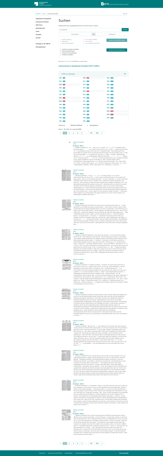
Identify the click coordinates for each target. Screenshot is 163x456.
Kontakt (38, 38)
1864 (60, 104)
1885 (108, 81)
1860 (60, 91)
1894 (108, 111)
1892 (108, 104)
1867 (60, 114)
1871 (84, 81)
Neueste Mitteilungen (68, 51)
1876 (84, 98)
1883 (84, 121)
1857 (60, 81)
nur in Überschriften (91, 39)
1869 (60, 121)
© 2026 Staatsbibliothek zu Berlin (83, 453)
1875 (84, 94)
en (126, 13)
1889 (108, 94)
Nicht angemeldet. (124, 453)
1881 (84, 114)
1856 (60, 78)
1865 (60, 108)
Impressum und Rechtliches (55, 453)
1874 (84, 91)
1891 (108, 101)
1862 (60, 98)
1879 (84, 108)
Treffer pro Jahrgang (68, 74)
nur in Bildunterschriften (92, 43)
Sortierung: (62, 125)
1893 (108, 108)
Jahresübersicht (40, 28)
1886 (108, 84)
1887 (108, 88)
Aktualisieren (94, 125)
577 (91, 133)
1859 (60, 88)
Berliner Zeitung (66, 39)
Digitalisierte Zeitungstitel (43, 18)
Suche (43, 13)
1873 (84, 88)
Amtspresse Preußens (42, 22)
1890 (108, 98)
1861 (60, 94)
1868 (60, 117)
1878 (84, 104)
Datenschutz (42, 453)
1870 (84, 78)
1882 (84, 117)
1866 (60, 111)
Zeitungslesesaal (40, 47)
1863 (60, 101)
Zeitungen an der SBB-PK (43, 43)
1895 (108, 114)
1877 (84, 101)
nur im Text (88, 41)
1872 (84, 84)
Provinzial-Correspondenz (69, 53)
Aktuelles (38, 34)
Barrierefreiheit (68, 453)
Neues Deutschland (67, 43)
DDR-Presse (39, 25)
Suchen (125, 30)
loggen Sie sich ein (65, 61)
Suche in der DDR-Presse (117, 40)
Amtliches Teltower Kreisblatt (70, 49)
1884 (108, 78)
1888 (108, 91)
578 (97, 133)
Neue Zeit (65, 41)
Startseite (38, 13)
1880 (84, 111)
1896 (108, 117)
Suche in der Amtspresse (117, 50)
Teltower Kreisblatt (67, 55)
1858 (60, 84)
